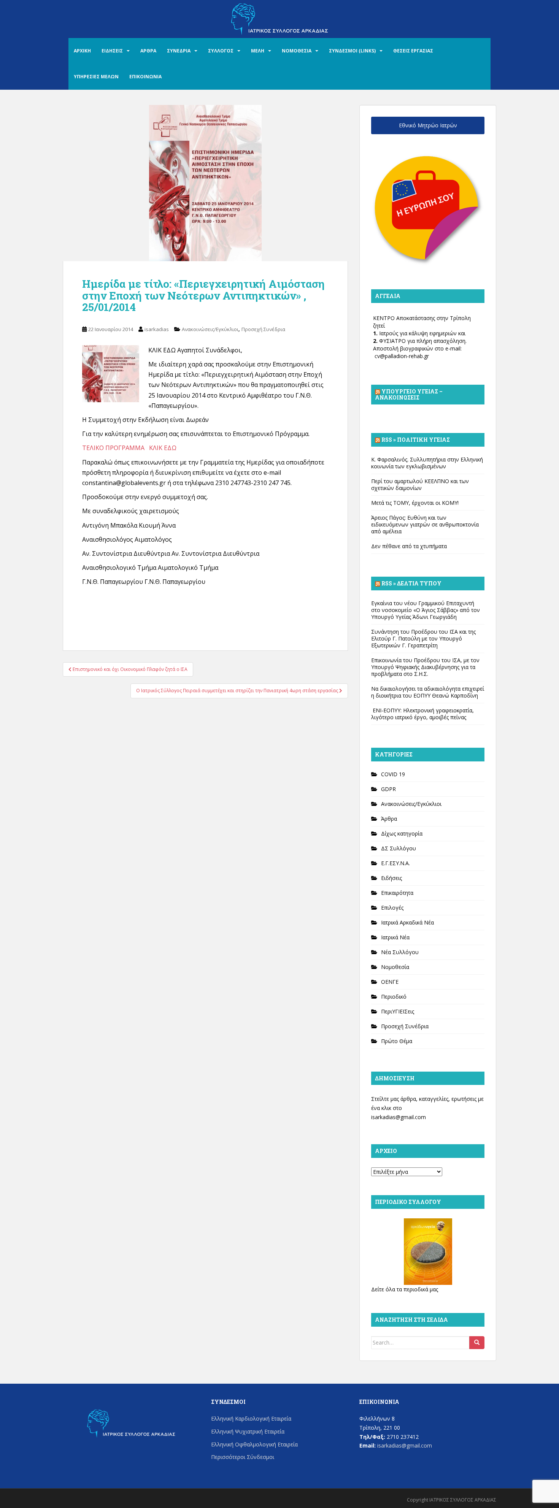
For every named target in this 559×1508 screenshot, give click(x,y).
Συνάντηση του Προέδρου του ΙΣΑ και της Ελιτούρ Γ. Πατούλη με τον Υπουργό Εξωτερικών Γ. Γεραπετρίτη (423, 638)
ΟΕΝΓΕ (390, 981)
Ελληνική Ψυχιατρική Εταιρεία (247, 1431)
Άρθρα (389, 818)
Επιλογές (392, 907)
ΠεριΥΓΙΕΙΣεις (397, 1011)
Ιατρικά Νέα (395, 937)
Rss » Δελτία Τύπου (411, 583)
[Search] (476, 1342)
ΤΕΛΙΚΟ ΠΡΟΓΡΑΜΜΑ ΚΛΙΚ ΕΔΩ (129, 448)
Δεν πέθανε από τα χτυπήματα (409, 546)
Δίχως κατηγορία (401, 833)
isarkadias (157, 329)
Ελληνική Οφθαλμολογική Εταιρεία (254, 1444)
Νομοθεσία (395, 966)
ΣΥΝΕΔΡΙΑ (179, 51)
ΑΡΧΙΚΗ (82, 51)
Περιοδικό (394, 996)
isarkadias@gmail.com (398, 1117)
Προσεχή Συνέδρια (263, 329)
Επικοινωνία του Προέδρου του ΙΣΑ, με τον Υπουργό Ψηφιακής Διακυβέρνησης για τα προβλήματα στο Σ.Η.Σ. (425, 666)
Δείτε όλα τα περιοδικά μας (404, 1289)
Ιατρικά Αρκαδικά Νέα (407, 922)
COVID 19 (393, 774)
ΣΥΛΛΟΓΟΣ (220, 51)
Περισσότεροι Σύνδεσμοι (242, 1456)
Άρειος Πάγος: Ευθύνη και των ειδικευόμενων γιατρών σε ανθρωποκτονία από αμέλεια (425, 524)
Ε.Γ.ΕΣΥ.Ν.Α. (395, 863)
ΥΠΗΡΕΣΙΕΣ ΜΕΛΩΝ (96, 76)
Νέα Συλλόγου (400, 952)
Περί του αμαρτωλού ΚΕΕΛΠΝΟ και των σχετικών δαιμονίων (420, 484)
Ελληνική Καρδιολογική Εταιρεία (251, 1418)
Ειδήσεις (391, 878)
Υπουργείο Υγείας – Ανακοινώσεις (409, 394)
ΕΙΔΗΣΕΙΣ (112, 51)
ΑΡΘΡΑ (148, 51)
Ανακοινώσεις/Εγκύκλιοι (210, 329)
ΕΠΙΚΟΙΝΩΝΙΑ (145, 76)
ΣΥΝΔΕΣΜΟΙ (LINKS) (352, 51)
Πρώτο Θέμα (396, 1041)
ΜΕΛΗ (257, 51)
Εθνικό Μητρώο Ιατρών (428, 125)
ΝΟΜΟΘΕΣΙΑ (296, 51)
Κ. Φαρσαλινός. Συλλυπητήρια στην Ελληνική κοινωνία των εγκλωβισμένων (427, 463)
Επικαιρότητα (397, 892)
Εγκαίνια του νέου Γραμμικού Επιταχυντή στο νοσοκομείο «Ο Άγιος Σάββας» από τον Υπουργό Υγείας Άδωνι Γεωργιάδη (425, 609)
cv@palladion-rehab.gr (402, 356)
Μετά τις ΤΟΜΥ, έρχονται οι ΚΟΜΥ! (415, 502)
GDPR (388, 789)
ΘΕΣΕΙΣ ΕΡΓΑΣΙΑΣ (413, 51)
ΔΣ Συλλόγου (398, 848)
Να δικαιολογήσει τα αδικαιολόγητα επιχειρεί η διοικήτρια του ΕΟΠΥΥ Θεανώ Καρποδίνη (427, 692)
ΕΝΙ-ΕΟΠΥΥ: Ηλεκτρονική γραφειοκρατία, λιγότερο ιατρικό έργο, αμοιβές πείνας (422, 714)
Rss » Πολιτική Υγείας (415, 439)
